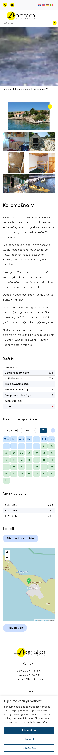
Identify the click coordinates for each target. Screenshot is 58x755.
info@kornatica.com (33, 679)
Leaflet (36, 620)
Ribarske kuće (22, 89)
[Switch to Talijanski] (52, 5)
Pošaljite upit (15, 628)
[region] (29, 725)
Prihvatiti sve (29, 730)
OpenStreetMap (44, 620)
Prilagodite (29, 739)
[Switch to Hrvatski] (39, 5)
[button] (29, 581)
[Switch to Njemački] (48, 5)
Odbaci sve (29, 748)
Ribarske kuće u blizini (20, 538)
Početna (7, 89)
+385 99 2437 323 (32, 671)
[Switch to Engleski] (43, 5)
